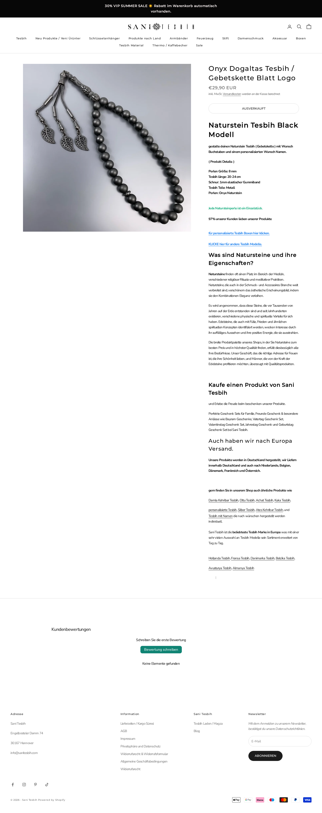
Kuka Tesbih (282, 500)
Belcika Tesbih (285, 558)
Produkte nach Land (145, 38)
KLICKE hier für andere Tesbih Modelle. (235, 244)
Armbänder (179, 38)
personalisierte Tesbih (223, 510)
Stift (225, 38)
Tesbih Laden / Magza (208, 723)
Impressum (127, 738)
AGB (123, 731)
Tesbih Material (131, 45)
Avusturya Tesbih (220, 568)
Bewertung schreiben (161, 649)
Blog (197, 731)
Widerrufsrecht (130, 769)
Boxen (301, 38)
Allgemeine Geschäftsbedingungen (144, 761)
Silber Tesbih (246, 510)
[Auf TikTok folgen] (47, 784)
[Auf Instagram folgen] (24, 784)
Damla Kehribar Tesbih (223, 500)
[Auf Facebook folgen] (13, 784)
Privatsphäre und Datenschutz (140, 746)
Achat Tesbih (264, 500)
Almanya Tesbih (243, 568)
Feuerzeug (205, 38)
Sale (199, 45)
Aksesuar (279, 38)
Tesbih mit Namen (221, 516)
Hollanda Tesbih (219, 558)
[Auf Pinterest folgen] (35, 784)
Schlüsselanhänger (104, 38)
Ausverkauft (253, 108)
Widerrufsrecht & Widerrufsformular (144, 754)
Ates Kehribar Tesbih (269, 510)
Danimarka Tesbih (262, 558)
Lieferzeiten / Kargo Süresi (137, 723)
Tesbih (21, 38)
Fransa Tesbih (240, 558)
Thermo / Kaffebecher (169, 45)
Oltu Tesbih (247, 500)
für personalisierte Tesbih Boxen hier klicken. (239, 233)
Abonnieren (265, 756)
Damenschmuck (251, 38)
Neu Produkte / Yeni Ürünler (58, 38)
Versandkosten (232, 94)
